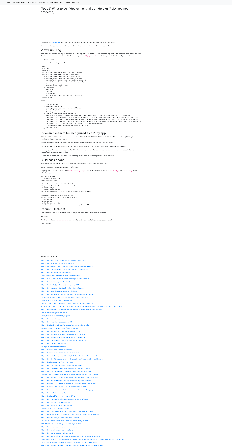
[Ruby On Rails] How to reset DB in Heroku (55, 408)
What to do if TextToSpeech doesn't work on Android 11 (60, 285)
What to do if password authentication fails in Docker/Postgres (62, 288)
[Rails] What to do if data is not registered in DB (57, 300)
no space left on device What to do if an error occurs (59, 328)
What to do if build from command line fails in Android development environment (69, 356)
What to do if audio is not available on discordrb (57, 263)
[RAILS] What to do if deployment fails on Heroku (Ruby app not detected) (48, 2)
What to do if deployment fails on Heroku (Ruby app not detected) (64, 260)
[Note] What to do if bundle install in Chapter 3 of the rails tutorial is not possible (69, 442)
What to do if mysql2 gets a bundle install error (57, 430)
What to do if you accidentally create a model (56, 405)
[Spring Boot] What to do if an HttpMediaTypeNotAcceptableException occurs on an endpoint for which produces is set (82, 439)
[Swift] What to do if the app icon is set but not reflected (60, 276)
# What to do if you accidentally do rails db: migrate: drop (61, 424)
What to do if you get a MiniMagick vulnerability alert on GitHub (63, 334)
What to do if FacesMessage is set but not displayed (59, 291)
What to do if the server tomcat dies (53, 343)
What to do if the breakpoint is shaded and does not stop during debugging (67, 390)
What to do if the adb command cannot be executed (59, 427)
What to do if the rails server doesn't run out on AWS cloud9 (61, 365)
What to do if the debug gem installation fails (56, 282)
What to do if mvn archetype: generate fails (56, 272)
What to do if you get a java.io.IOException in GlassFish (60, 418)
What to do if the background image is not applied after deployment (64, 269)
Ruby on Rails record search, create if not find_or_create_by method (64, 421)
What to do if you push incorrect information (56, 350)
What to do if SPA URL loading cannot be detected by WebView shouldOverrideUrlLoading (72, 359)
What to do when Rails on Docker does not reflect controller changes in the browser (70, 414)
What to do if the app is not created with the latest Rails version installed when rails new (71, 309)
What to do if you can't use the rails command (57, 433)
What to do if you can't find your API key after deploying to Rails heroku (66, 380)
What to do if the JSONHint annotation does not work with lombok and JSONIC (68, 384)
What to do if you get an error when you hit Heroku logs (60, 331)
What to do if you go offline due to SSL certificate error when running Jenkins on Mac (70, 436)
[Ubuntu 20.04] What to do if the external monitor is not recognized (64, 297)
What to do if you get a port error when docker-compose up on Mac (64, 387)
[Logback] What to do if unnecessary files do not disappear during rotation (67, 303)
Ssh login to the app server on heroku (54, 347)
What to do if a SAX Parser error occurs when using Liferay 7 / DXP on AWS (67, 411)
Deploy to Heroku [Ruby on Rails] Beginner (55, 316)
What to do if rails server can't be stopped (55, 402)
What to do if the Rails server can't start (55, 393)
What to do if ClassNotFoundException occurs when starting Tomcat (64, 399)
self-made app (55, 42)
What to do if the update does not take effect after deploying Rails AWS (66, 371)
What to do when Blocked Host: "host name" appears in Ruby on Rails (65, 325)
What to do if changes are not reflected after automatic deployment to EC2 (67, 266)
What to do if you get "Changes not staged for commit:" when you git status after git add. (72, 445)
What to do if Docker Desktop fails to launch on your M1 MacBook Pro (65, 279)
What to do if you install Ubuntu (52, 319)
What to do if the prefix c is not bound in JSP (56, 322)
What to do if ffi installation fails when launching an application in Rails (65, 368)
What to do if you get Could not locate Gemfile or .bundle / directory (64, 337)
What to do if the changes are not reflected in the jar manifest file (63, 340)
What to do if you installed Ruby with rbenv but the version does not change (67, 294)
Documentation (8, 2)
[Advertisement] (188, 102)
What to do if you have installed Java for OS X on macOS (60, 353)
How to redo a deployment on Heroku (54, 313)
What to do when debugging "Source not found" (57, 362)
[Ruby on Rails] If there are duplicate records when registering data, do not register (69, 374)
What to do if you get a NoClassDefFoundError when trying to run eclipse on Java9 (69, 377)
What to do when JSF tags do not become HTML (58, 396)
